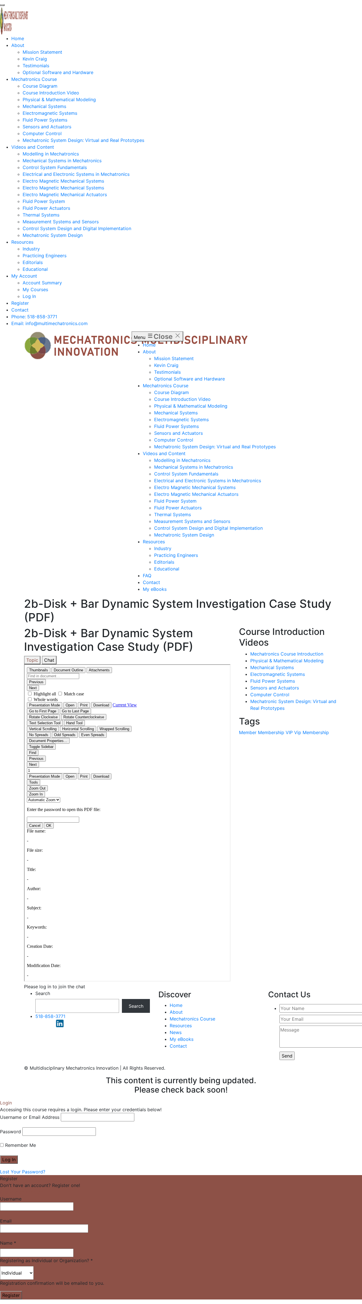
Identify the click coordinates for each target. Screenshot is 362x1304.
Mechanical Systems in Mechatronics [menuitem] (62, 160)
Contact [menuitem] (20, 310)
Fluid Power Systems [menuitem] (45, 120)
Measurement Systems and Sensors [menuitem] (61, 221)
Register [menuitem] (20, 303)
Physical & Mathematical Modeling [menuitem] (59, 99)
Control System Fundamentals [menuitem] (55, 167)
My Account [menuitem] (24, 276)
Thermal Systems (172, 514)
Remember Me (20, 1145)
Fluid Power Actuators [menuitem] (46, 208)
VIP (289, 732)
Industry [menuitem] (31, 249)
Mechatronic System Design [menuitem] (53, 235)
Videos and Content (164, 453)
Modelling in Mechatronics (182, 460)
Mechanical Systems (176, 413)
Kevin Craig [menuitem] (35, 59)
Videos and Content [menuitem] (32, 147)
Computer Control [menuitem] (42, 133)
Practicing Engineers (176, 555)
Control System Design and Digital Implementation (208, 528)
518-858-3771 (50, 1016)
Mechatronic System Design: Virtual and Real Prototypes (215, 446)
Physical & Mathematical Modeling (190, 406)
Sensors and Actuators (178, 433)
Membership (271, 732)
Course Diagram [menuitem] (40, 86)
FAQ (147, 575)
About (149, 351)
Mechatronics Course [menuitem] (34, 79)
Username (10, 1199)
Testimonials (167, 372)
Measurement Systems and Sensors (192, 521)
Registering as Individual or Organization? (46, 1260)
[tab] (32, 660)
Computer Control (173, 440)
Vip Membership (311, 732)
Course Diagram (171, 392)
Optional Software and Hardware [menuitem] (58, 72)
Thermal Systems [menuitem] (41, 215)
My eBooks (155, 589)
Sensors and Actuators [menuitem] (47, 126)
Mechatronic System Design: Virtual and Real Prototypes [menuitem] (83, 140)
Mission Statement (174, 358)
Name (8, 1243)
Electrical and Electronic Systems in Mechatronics (207, 480)
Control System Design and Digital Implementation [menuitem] (77, 228)
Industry (162, 548)
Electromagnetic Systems (181, 419)
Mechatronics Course (165, 385)
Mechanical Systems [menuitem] (44, 106)
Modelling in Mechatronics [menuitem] (51, 154)
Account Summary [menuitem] (42, 283)
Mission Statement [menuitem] (42, 52)
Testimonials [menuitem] (36, 65)
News (176, 1032)
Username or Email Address (29, 1117)
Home (149, 345)
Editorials (164, 562)
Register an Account (21, 1192)
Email (6, 1221)
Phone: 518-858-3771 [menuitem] (34, 316)
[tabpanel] (127, 823)
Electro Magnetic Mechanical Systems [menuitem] (63, 181)
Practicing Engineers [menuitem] (44, 255)
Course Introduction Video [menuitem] (51, 93)
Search (42, 993)
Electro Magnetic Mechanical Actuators (196, 494)
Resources (154, 541)
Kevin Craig (166, 365)
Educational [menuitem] (35, 269)
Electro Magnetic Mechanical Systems (195, 487)
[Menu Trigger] (2, 5)
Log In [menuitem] (29, 296)
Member (248, 732)
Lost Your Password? (22, 1172)
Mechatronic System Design (184, 535)
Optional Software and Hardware (189, 379)
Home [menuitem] (17, 38)
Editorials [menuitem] (33, 262)
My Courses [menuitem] (35, 289)
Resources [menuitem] (22, 242)
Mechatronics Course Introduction (286, 654)
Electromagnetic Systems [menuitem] (50, 113)
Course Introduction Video (182, 399)
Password (10, 1131)
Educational (166, 569)
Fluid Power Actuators (178, 508)
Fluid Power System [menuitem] (44, 201)
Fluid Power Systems (176, 426)
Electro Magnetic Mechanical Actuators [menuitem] (65, 194)
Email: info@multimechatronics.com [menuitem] (49, 323)
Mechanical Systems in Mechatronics (193, 467)
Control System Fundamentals (186, 474)
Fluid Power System (175, 501)
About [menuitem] (17, 45)
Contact (151, 582)
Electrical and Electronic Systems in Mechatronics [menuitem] (76, 174)
